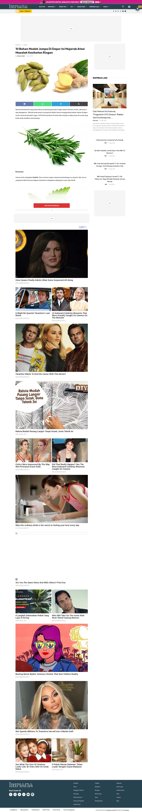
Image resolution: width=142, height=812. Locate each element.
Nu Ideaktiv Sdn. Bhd (110, 810)
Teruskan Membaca (51, 205)
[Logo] (18, 6)
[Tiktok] (120, 11)
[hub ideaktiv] (129, 5)
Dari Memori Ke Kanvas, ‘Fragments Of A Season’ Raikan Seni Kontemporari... (108, 114)
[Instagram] (116, 11)
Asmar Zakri (21, 56)
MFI (106, 143)
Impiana (17, 45)
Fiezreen (95, 120)
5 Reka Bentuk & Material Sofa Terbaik (109, 140)
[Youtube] (123, 11)
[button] (123, 6)
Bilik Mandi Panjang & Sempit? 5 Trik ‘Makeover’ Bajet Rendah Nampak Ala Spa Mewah (109, 178)
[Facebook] (113, 11)
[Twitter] (118, 11)
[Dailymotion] (125, 11)
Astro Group (126, 810)
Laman (25, 45)
